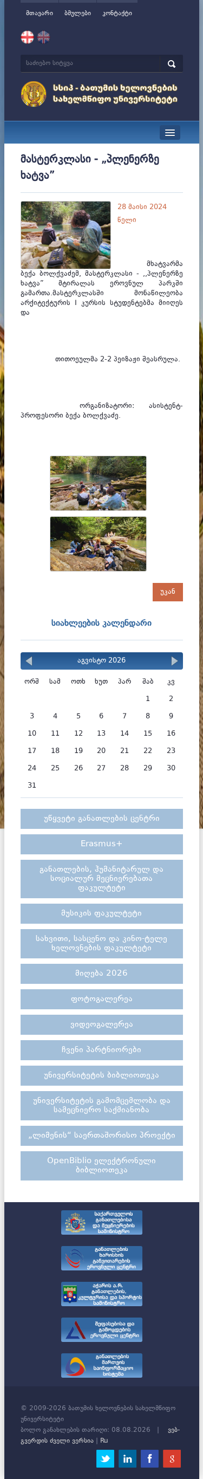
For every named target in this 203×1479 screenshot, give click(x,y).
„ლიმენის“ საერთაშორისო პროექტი (101, 1136)
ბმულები (77, 13)
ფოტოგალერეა (102, 999)
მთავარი (39, 13)
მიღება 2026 (101, 974)
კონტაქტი (117, 13)
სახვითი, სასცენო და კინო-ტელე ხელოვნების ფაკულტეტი (101, 943)
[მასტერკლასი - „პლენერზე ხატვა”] (101, 486)
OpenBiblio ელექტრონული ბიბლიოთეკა (101, 1166)
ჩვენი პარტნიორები (101, 1050)
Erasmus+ (102, 844)
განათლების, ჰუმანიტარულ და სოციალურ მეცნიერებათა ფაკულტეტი (101, 879)
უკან (167, 591)
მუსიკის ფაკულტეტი (101, 914)
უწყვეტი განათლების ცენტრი (102, 819)
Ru (104, 1441)
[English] (43, 37)
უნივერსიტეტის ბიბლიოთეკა (101, 1076)
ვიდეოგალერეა (101, 1025)
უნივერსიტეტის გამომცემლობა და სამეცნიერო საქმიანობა (102, 1105)
